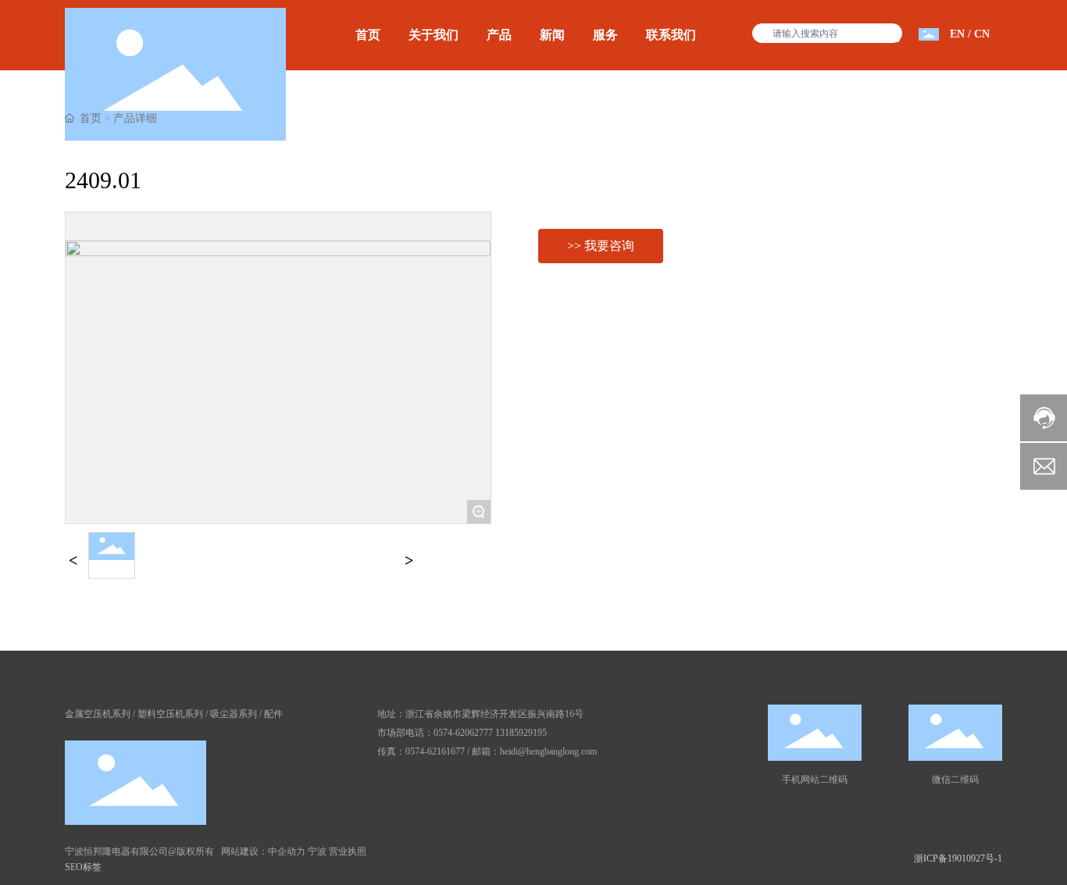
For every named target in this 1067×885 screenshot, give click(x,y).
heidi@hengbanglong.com (548, 751)
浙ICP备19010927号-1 (958, 858)
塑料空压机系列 (170, 713)
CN (982, 34)
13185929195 (521, 732)
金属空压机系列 (97, 713)
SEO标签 (83, 867)
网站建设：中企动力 (263, 851)
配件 (273, 713)
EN (957, 34)
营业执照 (347, 851)
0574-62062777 (463, 732)
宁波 (317, 851)
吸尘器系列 (233, 713)
